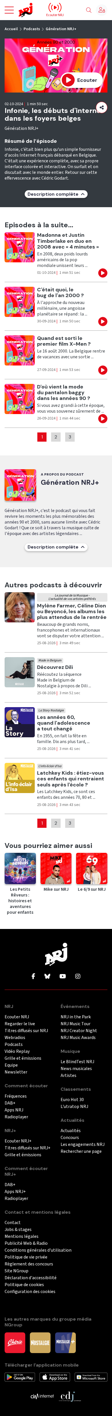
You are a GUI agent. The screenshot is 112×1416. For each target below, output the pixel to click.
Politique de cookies (24, 1285)
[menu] (9, 10)
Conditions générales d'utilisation (38, 1250)
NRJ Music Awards (78, 1038)
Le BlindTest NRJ (77, 1062)
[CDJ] (69, 1396)
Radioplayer (16, 1117)
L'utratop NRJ (74, 1107)
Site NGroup (16, 1271)
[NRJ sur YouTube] (62, 977)
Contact (13, 1223)
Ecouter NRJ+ (18, 1141)
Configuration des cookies (30, 1292)
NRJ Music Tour (75, 1024)
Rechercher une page (81, 1151)
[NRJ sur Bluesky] (47, 977)
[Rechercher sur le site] (88, 10)
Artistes (68, 1076)
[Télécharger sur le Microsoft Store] (91, 1377)
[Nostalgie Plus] (65, 1342)
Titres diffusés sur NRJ (26, 1031)
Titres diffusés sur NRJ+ (28, 1148)
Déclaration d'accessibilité (31, 1278)
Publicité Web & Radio (26, 1243)
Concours (70, 1138)
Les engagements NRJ (83, 1145)
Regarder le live (20, 1024)
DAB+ (10, 1103)
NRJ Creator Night (79, 1031)
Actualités (71, 1131)
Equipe (11, 1065)
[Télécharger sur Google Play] (20, 1377)
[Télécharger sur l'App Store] (55, 1377)
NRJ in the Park (76, 1017)
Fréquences (16, 1096)
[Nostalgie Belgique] (40, 1342)
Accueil (11, 29)
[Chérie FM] (15, 1342)
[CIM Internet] (42, 1396)
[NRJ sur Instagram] (77, 977)
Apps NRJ (14, 1110)
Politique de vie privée (26, 1257)
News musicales (76, 1069)
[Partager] (101, 107)
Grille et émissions (23, 1058)
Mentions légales (21, 1237)
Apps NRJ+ (15, 1192)
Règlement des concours (29, 1264)
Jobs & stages (18, 1230)
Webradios (15, 1038)
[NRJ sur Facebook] (33, 977)
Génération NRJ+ (61, 29)
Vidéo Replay (17, 1051)
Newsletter (16, 1072)
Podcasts (32, 29)
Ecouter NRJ (17, 1017)
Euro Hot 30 (72, 1100)
